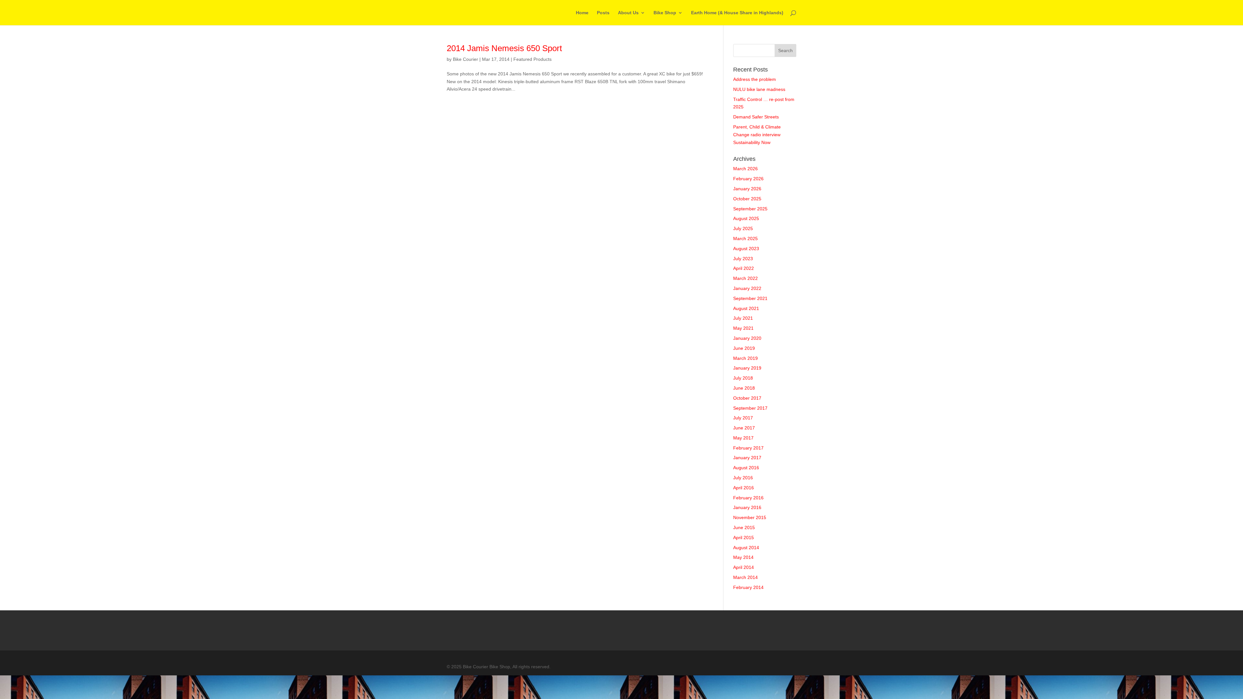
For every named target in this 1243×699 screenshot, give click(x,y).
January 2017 (747, 457)
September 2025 (750, 208)
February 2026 (748, 178)
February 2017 (748, 447)
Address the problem (754, 79)
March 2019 (745, 358)
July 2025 (743, 228)
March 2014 (745, 577)
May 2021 (743, 328)
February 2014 (748, 587)
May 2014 (743, 557)
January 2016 (747, 507)
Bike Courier (465, 59)
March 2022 (745, 278)
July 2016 (743, 477)
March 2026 (745, 168)
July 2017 (743, 417)
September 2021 (750, 298)
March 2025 (745, 238)
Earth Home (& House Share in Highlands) (737, 12)
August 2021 (746, 308)
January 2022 (747, 288)
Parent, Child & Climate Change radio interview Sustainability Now (757, 134)
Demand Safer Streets (756, 116)
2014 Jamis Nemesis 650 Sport (504, 48)
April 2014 (743, 567)
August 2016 (746, 467)
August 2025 (746, 218)
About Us (628, 12)
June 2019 (744, 348)
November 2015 (749, 517)
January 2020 (747, 338)
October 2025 (747, 198)
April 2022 (743, 268)
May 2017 (743, 437)
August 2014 (746, 547)
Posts (603, 12)
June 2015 (744, 527)
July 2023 (743, 258)
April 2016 (743, 487)
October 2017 (747, 398)
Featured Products (532, 59)
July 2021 (743, 318)
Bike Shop (665, 12)
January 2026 (747, 188)
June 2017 (744, 427)
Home (582, 12)
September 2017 (750, 408)
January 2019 (747, 368)
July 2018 (743, 378)
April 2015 (743, 537)
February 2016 (748, 497)
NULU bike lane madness (759, 89)
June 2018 (744, 388)
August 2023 (746, 248)
